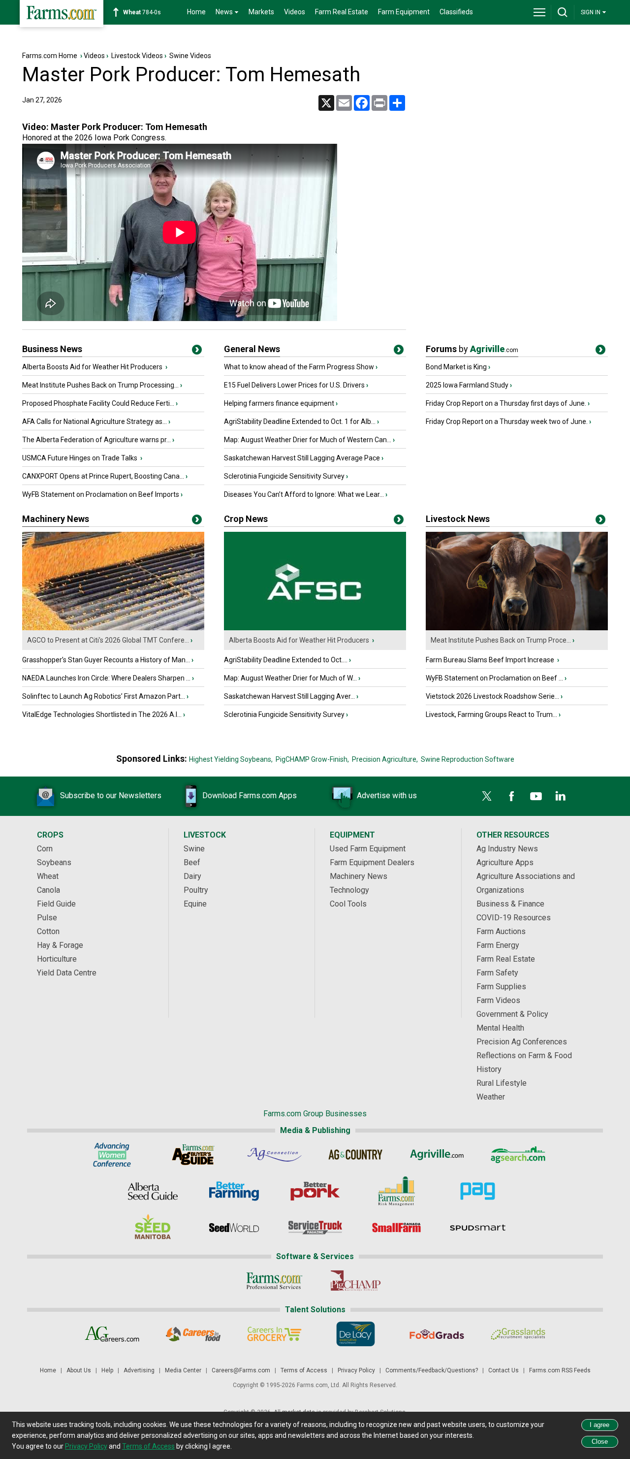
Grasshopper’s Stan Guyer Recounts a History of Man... (106, 660)
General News (252, 349)
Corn (45, 848)
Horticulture (57, 959)
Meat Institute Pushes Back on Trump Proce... (501, 640)
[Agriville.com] (437, 1154)
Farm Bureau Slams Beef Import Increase (491, 660)
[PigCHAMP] (355, 1281)
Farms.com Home (49, 56)
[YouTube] (536, 796)
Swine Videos (190, 56)
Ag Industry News (507, 848)
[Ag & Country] (355, 1154)
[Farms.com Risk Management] (396, 1191)
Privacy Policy (356, 1370)
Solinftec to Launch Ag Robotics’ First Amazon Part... (103, 696)
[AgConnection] (274, 1154)
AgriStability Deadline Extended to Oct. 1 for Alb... (300, 421)
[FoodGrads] (437, 1334)
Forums (472, 349)
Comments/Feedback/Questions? (431, 1370)
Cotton (48, 931)
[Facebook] (511, 796)
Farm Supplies (501, 986)
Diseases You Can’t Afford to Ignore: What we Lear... (304, 494)
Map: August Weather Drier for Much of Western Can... (307, 440)
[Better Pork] (315, 1191)
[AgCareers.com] (112, 1334)
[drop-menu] (539, 12)
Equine (195, 903)
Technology (349, 890)
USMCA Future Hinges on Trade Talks (80, 458)
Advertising (139, 1370)
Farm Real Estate (341, 12)
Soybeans (54, 862)
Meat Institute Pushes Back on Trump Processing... (100, 385)
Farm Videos (498, 1000)
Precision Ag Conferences (521, 1041)
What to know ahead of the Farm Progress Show (299, 367)
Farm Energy (497, 945)
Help (107, 1370)
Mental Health (500, 1028)
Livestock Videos (137, 56)
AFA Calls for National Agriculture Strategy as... (94, 421)
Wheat (48, 876)
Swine (194, 848)
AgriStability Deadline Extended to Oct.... (285, 660)
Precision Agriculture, (385, 759)
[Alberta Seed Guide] (153, 1191)
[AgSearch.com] (518, 1154)
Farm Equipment (404, 12)
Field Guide (56, 903)
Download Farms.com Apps (249, 795)
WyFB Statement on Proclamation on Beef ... (494, 678)
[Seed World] (234, 1227)
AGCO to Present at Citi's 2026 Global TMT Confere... (108, 640)
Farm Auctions (501, 931)
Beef (192, 862)
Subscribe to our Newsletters (110, 795)
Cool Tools (348, 903)
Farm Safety (497, 972)
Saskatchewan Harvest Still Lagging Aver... (289, 696)
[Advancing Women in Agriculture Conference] (112, 1154)
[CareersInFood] (193, 1334)
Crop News (246, 519)
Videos (294, 12)
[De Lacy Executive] (355, 1334)
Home (196, 12)
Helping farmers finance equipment (279, 403)
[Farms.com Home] (61, 13)
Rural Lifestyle (501, 1083)
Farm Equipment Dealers (372, 862)
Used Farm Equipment (368, 848)
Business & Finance (510, 903)
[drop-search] (562, 12)
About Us (78, 1370)
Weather (490, 1097)
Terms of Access (304, 1370)
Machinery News (55, 519)
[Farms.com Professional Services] (274, 1281)
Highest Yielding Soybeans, (231, 759)
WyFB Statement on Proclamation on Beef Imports (100, 494)
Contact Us (503, 1370)
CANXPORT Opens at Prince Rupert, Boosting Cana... (103, 476)
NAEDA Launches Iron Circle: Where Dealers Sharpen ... (106, 678)
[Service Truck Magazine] (315, 1227)
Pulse (47, 917)
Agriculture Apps (505, 862)
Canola (48, 890)
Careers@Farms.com (241, 1370)
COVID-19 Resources (513, 917)
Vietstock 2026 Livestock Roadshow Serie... (492, 696)
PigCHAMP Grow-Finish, (312, 759)
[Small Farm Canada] (396, 1227)
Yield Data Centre (66, 972)
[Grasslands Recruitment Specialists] (518, 1334)
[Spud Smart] (477, 1227)
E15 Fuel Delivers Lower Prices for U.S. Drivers (294, 385)
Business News (52, 349)
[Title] (196, 351)
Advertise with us (387, 795)
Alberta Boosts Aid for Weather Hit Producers (93, 367)
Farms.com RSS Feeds (560, 1370)
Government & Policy (512, 1014)
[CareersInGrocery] (274, 1334)
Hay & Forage (60, 945)
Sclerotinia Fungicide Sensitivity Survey (284, 476)
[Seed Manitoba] (153, 1227)
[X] (487, 796)
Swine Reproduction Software (467, 759)
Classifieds (456, 12)
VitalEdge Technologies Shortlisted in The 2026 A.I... (102, 714)
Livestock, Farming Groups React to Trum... (491, 714)
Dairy (192, 876)
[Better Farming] (234, 1191)
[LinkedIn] (560, 796)
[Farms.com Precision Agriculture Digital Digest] (477, 1191)
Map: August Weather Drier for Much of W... (290, 678)
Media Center (183, 1370)
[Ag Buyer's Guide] (193, 1154)
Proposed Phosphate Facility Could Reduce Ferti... (98, 403)
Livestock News (458, 519)
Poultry (196, 890)
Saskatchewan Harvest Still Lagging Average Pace (302, 458)
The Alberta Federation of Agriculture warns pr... (96, 440)
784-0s (142, 12)
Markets (261, 12)
